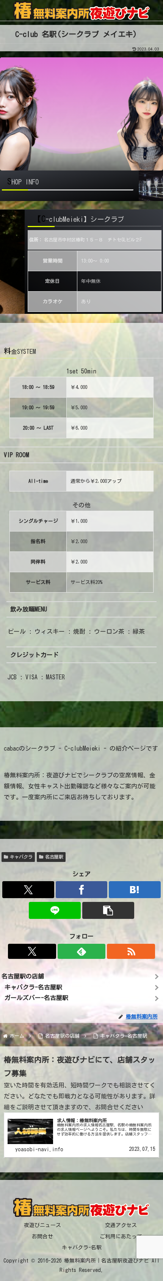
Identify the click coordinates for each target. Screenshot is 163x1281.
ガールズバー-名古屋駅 (36, 998)
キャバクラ (21, 856)
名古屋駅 (54, 856)
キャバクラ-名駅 (82, 1247)
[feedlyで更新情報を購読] (81, 951)
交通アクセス (121, 1225)
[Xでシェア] (28, 889)
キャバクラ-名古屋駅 (33, 987)
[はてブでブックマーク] (135, 889)
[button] (108, 910)
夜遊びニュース (42, 1225)
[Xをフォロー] (32, 951)
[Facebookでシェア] (82, 889)
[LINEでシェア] (55, 910)
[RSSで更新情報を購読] (131, 951)
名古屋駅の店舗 (23, 976)
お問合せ (42, 1236)
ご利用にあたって (121, 1236)
